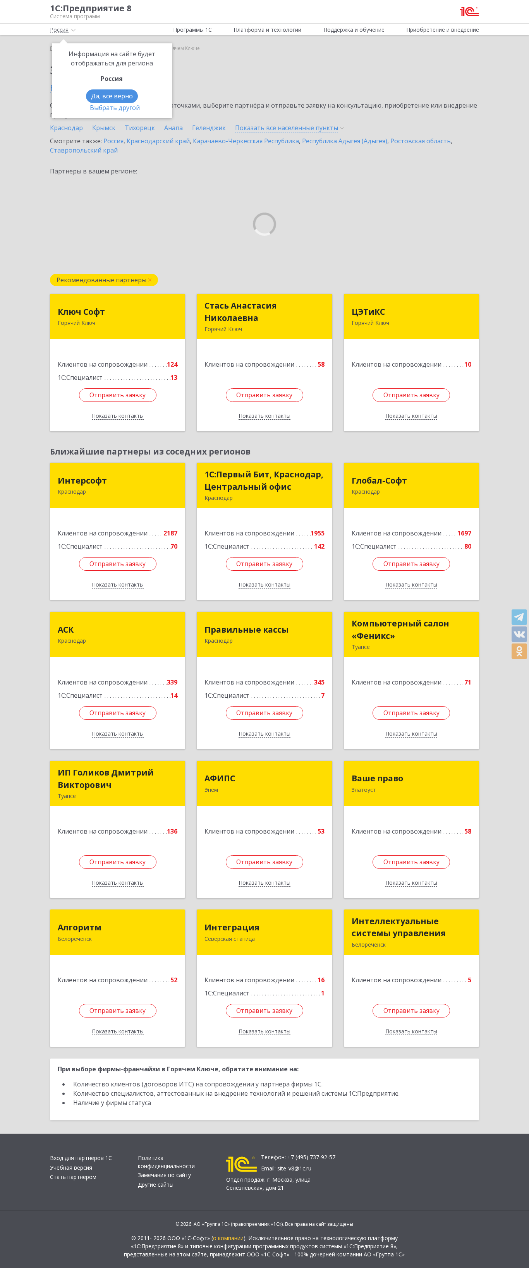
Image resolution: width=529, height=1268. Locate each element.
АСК (66, 629)
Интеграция (231, 927)
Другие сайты (155, 1184)
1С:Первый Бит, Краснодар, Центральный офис (263, 480)
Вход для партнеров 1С (81, 1158)
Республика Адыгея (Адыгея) (344, 141)
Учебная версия (71, 1167)
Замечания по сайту (164, 1175)
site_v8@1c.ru (294, 1168)
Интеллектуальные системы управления (399, 927)
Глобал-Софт (379, 480)
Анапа (173, 128)
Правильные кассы (246, 629)
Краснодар (66, 128)
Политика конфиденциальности (166, 1162)
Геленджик (209, 128)
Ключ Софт (81, 311)
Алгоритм (79, 927)
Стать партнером (73, 1176)
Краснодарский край (158, 141)
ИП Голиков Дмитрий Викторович (106, 778)
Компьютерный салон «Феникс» (400, 629)
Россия (113, 141)
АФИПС (219, 778)
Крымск (103, 128)
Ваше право (377, 778)
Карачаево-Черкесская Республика (246, 141)
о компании (228, 1238)
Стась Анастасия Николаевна (240, 311)
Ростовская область (420, 141)
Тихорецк (140, 128)
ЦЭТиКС (368, 311)
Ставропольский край (84, 150)
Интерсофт (82, 480)
